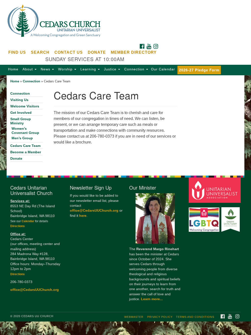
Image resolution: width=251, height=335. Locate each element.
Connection (134, 69)
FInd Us (17, 52)
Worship (65, 69)
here (83, 216)
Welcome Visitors (24, 106)
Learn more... (152, 299)
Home (13, 69)
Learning (88, 69)
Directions (17, 226)
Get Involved (21, 113)
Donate (97, 52)
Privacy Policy (160, 316)
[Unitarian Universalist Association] (215, 190)
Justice (110, 69)
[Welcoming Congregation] (205, 217)
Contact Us (68, 52)
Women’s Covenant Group (25, 131)
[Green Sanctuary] (231, 217)
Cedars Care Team (25, 146)
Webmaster (133, 316)
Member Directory (134, 52)
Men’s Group (22, 138)
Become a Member (25, 152)
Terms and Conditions (195, 316)
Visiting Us (19, 100)
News (45, 69)
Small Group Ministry (20, 121)
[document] (125, 122)
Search (40, 52)
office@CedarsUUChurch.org (34, 290)
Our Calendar (163, 69)
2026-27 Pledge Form (199, 70)
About (27, 69)
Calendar (28, 221)
